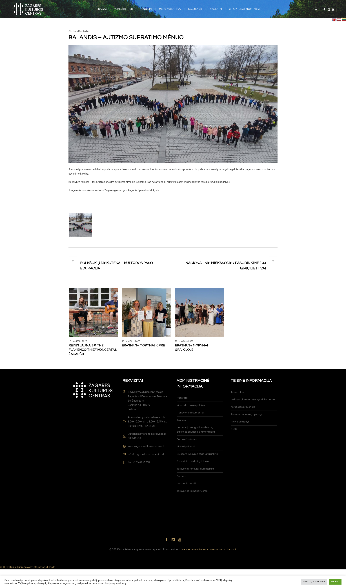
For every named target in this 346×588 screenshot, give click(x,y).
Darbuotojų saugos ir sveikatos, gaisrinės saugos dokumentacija (196, 429)
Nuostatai (182, 398)
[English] (334, 20)
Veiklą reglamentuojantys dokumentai (253, 399)
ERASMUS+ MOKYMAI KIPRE (143, 345)
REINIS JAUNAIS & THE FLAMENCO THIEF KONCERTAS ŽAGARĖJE (93, 350)
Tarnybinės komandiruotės (192, 491)
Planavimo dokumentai (190, 412)
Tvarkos (181, 420)
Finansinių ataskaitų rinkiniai (193, 461)
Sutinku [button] (335, 581)
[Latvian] (339, 20)
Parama (181, 476)
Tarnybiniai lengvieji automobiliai (195, 469)
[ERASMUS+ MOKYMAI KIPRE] (146, 312)
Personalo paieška (187, 483)
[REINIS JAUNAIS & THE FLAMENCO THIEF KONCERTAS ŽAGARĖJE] (93, 312)
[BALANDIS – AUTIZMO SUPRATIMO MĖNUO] (173, 103)
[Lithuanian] (344, 20)
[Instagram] (329, 9)
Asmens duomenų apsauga (247, 414)
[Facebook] (324, 9)
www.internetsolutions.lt (223, 549)
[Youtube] (333, 9)
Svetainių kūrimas (198, 549)
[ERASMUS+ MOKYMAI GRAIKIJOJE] (199, 312)
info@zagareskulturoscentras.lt (146, 454)
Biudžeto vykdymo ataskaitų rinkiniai (198, 454)
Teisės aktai (238, 392)
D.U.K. (234, 429)
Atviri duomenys (240, 421)
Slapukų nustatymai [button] (314, 581)
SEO (184, 549)
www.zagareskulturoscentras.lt (146, 446)
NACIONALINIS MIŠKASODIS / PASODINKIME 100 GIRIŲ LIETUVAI (225, 265)
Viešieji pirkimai (186, 446)
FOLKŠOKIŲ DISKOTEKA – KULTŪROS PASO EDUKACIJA (116, 265)
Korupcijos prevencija (243, 407)
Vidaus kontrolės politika (191, 405)
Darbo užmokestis (187, 439)
